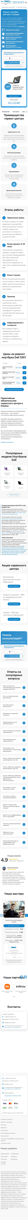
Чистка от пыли (23, 549)
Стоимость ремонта (7, 1119)
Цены (23, 111)
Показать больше (14, 494)
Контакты (4, 1125)
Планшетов (4, 1156)
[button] (26, 915)
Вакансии (4, 1127)
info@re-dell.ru (9, 1084)
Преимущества (5, 111)
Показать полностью (7, 442)
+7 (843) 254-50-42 (17, 2)
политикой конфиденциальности (17, 66)
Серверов (14, 1156)
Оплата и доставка (6, 1122)
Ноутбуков (14, 1159)
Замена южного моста (12, 549)
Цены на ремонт (14, 96)
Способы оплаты (6, 1143)
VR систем (4, 1159)
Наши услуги (5, 1136)
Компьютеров (5, 1153)
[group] (7, 988)
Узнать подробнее (14, 586)
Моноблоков (15, 1153)
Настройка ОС (5, 551)
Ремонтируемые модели (8, 1133)
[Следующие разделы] (27, 112)
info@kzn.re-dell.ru (10, 1022)
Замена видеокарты (12, 554)
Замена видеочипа (10, 552)
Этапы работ (16, 111)
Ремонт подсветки (15, 551)
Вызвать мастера (14, 925)
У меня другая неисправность (14, 389)
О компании (4, 1130)
